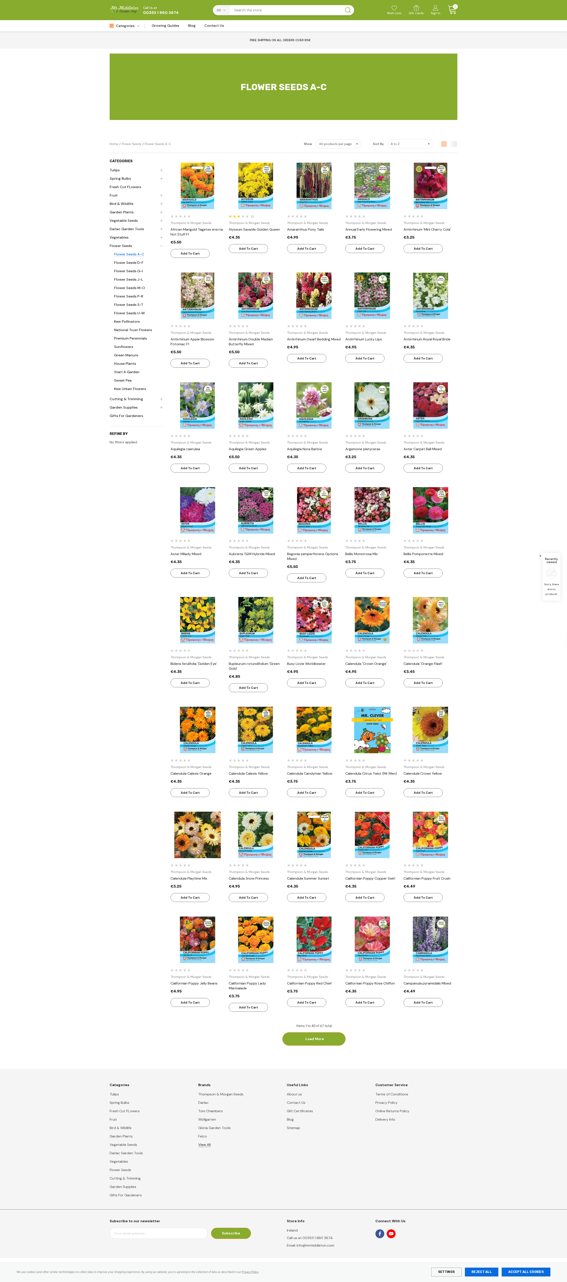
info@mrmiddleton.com (315, 1245)
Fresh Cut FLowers (125, 1111)
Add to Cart (190, 253)
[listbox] (410, 143)
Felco (202, 1136)
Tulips (114, 1094)
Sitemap (293, 1128)
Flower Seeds (120, 1170)
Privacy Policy (250, 1272)
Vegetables (119, 1161)
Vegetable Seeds (123, 1144)
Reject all (482, 1272)
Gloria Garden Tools (214, 1128)
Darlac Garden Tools (126, 1153)
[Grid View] (444, 144)
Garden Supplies (123, 1186)
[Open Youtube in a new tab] (391, 1233)
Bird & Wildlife (121, 1128)
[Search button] (348, 10)
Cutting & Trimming (125, 1178)
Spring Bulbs (119, 1102)
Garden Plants (121, 1136)
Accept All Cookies (526, 1272)
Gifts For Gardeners (126, 1195)
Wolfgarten (207, 1119)
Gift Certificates (300, 1111)
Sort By (378, 144)
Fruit (113, 1119)
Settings (446, 1272)
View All (204, 1144)
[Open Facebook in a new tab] (379, 1233)
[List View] (454, 144)
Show (308, 144)
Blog (290, 1119)
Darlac (203, 1102)
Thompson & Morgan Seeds (220, 1094)
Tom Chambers (210, 1111)
